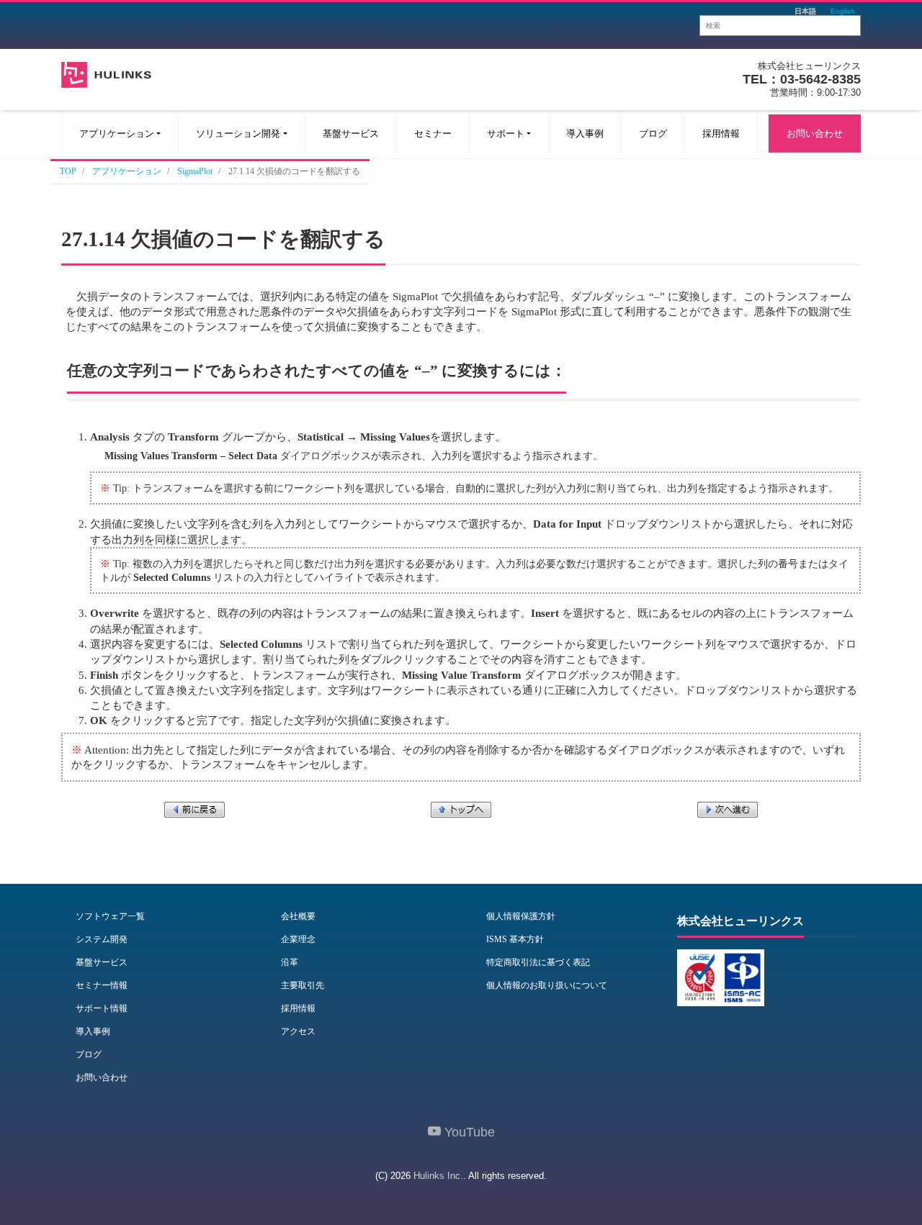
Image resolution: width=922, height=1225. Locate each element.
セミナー (433, 133)
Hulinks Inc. (438, 1175)
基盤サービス (351, 133)
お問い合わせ (815, 133)
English (843, 11)
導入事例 (585, 133)
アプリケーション (116, 133)
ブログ (653, 133)
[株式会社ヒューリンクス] (106, 73)
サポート (505, 133)
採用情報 (721, 133)
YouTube (468, 1132)
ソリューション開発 (238, 133)
